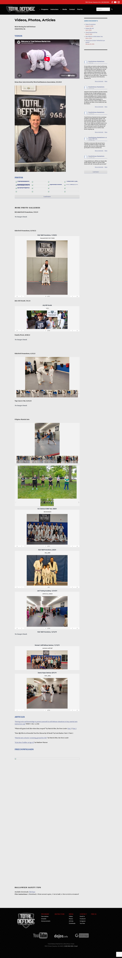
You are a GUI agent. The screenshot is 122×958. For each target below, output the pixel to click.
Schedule (43, 918)
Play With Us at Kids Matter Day (94, 36)
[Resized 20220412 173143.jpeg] (77, 394)
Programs (44, 9)
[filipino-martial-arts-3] (50, 459)
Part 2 (74, 728)
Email (76, 946)
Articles (71, 921)
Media (64, 9)
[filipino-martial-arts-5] (77, 459)
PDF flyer (32, 892)
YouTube (82, 923)
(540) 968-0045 (68, 946)
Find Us (79, 9)
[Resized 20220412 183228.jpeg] (50, 394)
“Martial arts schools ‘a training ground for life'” (31, 738)
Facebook (83, 918)
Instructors (54, 9)
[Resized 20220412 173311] (36, 394)
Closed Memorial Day (91, 32)
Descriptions (44, 916)
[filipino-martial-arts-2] (36, 459)
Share (106, 81)
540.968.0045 (105, 2)
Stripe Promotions (90, 24)
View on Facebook (99, 81)
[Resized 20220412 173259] (23, 394)
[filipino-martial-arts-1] (23, 459)
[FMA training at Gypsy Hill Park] (47, 502)
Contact (72, 9)
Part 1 (69, 728)
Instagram (83, 921)
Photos (71, 918)
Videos (71, 916)
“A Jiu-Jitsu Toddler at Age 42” (24, 742)
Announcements (45, 921)
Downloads (72, 923)
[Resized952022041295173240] (63, 394)
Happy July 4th (89, 28)
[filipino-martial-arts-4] (63, 459)
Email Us (82, 916)
